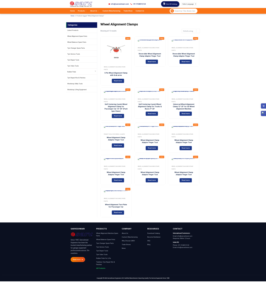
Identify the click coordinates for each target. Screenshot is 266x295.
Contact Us (140, 11)
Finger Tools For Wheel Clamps (114, 134)
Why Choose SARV (128, 241)
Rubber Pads (71, 72)
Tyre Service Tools (73, 54)
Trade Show (127, 11)
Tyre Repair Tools (73, 60)
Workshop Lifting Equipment (77, 90)
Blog (148, 244)
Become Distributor (154, 237)
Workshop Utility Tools (75, 84)
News (124, 248)
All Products (100, 268)
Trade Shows (126, 244)
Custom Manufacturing (111, 11)
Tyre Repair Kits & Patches (76, 78)
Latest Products (72, 30)
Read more (118, 81)
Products (81, 11)
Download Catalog (153, 233)
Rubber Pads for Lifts (103, 258)
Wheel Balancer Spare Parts (76, 42)
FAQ (148, 241)
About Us (93, 11)
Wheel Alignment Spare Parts (77, 36)
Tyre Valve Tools (73, 66)
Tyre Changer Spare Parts (76, 48)
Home (72, 11)
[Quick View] (107, 81)
